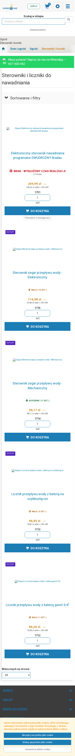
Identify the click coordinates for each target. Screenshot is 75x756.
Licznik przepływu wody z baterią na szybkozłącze (37, 496)
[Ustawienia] (57, 6)
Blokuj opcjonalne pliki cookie (37, 742)
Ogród (34, 48)
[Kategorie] (67, 6)
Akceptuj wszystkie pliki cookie (37, 735)
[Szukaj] (69, 19)
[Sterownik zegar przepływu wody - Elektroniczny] (37, 249)
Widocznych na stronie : (16, 669)
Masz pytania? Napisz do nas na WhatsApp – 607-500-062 (37, 62)
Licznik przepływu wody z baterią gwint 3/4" (37, 605)
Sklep (8, 700)
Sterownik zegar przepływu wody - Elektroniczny (37, 275)
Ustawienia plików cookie (37, 749)
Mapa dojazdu (15, 709)
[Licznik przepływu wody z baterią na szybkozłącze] (37, 471)
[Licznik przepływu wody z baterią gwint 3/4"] (37, 581)
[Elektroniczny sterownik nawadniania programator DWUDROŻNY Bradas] (37, 130)
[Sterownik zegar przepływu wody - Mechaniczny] (37, 360)
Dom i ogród (18, 48)
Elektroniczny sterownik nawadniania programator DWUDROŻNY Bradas (37, 155)
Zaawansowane (38, 29)
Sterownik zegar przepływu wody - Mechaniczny (37, 385)
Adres (8, 690)
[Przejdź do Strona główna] (3, 49)
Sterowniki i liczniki (53, 48)
